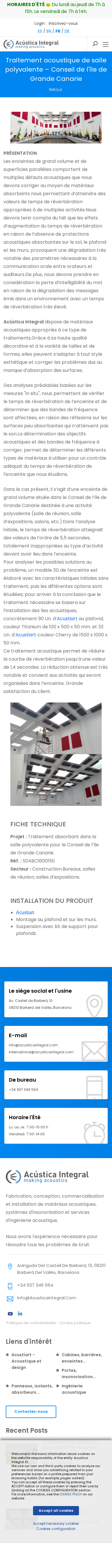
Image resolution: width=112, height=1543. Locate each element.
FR (57, 31)
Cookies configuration (56, 1528)
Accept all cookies (56, 1510)
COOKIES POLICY (71, 1494)
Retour (55, 89)
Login (39, 23)
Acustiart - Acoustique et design (26, 1361)
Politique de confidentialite (31, 1323)
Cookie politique (75, 1323)
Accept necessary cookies (56, 1523)
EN (49, 31)
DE (67, 31)
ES (40, 31)
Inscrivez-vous (63, 23)
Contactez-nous (31, 1411)
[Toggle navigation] (106, 44)
